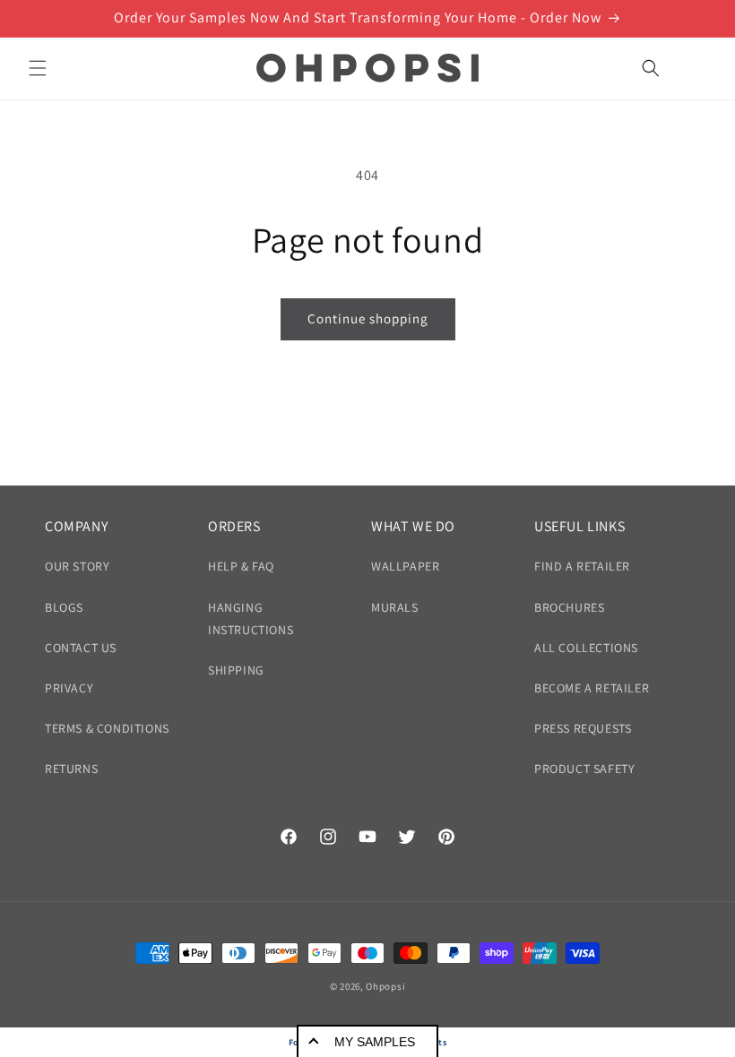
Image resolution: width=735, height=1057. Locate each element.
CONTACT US (81, 648)
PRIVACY (69, 688)
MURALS (395, 607)
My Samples (374, 1042)
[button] (37, 68)
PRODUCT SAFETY (584, 769)
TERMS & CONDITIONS (107, 728)
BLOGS (64, 607)
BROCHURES (569, 607)
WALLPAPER (405, 566)
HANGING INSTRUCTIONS (250, 618)
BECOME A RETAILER (591, 688)
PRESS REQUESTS (582, 728)
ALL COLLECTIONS (586, 648)
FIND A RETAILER (582, 566)
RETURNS (71, 769)
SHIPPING (236, 670)
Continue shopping (367, 318)
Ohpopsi (385, 986)
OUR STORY (77, 566)
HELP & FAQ (241, 566)
